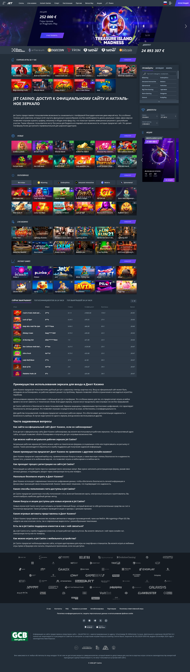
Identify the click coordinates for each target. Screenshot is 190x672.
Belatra (63, 166)
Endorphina (63, 90)
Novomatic (105, 76)
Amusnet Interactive (84, 90)
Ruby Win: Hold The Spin (31, 326)
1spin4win (63, 76)
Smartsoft (42, 277)
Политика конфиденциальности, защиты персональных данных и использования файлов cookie (95, 613)
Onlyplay (126, 292)
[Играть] (21, 69)
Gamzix (105, 292)
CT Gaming (21, 152)
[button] (4, 26)
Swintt (42, 90)
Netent (21, 76)
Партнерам (111, 609)
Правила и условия (79, 609)
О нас (49, 609)
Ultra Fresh (27, 353)
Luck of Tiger (27, 320)
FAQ (67, 609)
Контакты (58, 609)
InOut (21, 292)
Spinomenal (42, 76)
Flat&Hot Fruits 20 (29, 374)
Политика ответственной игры (131, 609)
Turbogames (126, 277)
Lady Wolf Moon (28, 360)
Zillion (126, 213)
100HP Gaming (105, 277)
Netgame (105, 166)
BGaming (42, 152)
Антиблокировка (97, 609)
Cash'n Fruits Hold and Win (32, 313)
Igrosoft (105, 90)
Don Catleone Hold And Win (32, 347)
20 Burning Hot (28, 340)
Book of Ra (27, 367)
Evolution (21, 240)
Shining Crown (28, 333)
